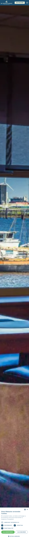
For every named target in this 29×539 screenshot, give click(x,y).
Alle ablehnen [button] (21, 532)
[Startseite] (6, 3)
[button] (14, 536)
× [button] (27, 509)
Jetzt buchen (19, 2)
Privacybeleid (10, 519)
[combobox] (25, 509)
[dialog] (14, 523)
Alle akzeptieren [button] (8, 532)
